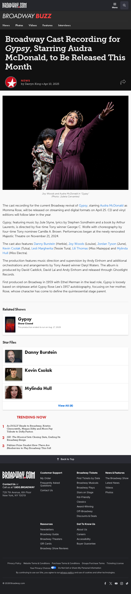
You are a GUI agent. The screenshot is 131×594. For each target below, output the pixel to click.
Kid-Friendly (83, 497)
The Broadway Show (116, 478)
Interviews (64, 25)
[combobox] (123, 5)
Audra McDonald (111, 205)
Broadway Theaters (51, 538)
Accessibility (84, 538)
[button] (123, 83)
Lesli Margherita (42, 248)
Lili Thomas (80, 248)
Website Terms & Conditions (36, 563)
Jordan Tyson (106, 244)
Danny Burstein (44, 244)
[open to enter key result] (124, 5)
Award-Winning (85, 506)
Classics (81, 501)
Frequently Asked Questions (50, 484)
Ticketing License (115, 563)
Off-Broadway (85, 511)
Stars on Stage (85, 492)
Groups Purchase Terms (93, 563)
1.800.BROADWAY (24, 487)
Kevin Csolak (11, 248)
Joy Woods (76, 244)
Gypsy (83, 205)
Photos (19, 25)
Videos (33, 25)
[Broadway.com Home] (14, 5)
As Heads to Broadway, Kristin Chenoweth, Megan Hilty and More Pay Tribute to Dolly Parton (30, 428)
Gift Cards (46, 543)
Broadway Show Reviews (54, 548)
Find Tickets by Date (88, 478)
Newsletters (47, 529)
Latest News (112, 482)
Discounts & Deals (87, 515)
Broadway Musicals (87, 482)
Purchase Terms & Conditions (66, 563)
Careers (81, 534)
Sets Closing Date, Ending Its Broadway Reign (33, 438)
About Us (82, 529)
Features (47, 25)
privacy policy (67, 572)
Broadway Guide (49, 534)
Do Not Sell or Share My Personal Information (79, 568)
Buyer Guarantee (86, 543)
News (6, 25)
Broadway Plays (86, 487)
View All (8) (65, 405)
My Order (45, 478)
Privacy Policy (14, 563)
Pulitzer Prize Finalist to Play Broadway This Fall (29, 447)
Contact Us (9, 484)
